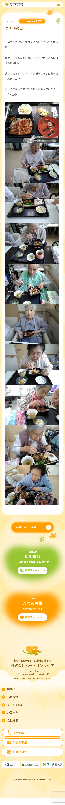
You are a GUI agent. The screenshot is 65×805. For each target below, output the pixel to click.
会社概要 (12, 720)
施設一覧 (12, 712)
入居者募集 (20, 742)
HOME (11, 689)
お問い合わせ (21, 752)
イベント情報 (15, 705)
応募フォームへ (33, 570)
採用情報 (18, 732)
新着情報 (12, 697)
